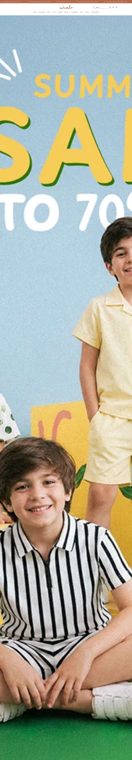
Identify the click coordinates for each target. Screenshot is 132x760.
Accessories (74, 12)
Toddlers (60, 12)
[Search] (100, 7)
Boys (48, 12)
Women (66, 12)
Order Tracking (95, 12)
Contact (87, 12)
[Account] (110, 7)
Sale (81, 12)
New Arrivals (42, 12)
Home (35, 12)
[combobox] (101, 7)
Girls (54, 12)
